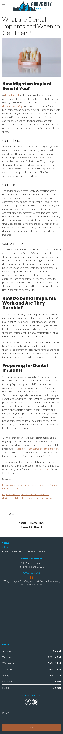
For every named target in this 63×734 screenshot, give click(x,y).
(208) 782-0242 (31, 572)
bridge (20, 106)
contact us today (39, 469)
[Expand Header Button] (4, 5)
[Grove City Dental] (32, 6)
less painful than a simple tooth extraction (37, 448)
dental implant (11, 95)
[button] (31, 727)
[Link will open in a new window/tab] (28, 702)
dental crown (9, 106)
